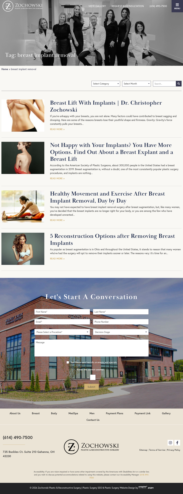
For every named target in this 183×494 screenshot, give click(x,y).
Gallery (166, 413)
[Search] (179, 83)
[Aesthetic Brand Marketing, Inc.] (150, 487)
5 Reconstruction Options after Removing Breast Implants (112, 240)
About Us (15, 413)
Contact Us (93, 420)
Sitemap (143, 450)
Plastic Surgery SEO (92, 487)
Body (54, 413)
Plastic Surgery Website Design (120, 487)
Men (92, 413)
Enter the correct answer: (91, 369)
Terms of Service (157, 450)
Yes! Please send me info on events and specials (94, 362)
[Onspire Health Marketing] (143, 487)
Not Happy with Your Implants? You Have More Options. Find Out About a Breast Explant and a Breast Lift (111, 152)
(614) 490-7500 (158, 6)
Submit (91, 386)
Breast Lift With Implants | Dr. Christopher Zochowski (106, 106)
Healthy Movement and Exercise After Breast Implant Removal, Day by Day (107, 197)
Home (4, 69)
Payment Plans (114, 413)
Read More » (57, 129)
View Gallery (97, 6)
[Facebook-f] (177, 443)
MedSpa (73, 413)
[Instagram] (170, 443)
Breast (36, 413)
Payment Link (143, 413)
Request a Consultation (128, 6)
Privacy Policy (173, 450)
